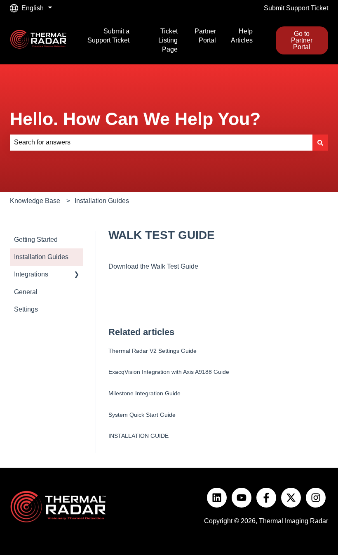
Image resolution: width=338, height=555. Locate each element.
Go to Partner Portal (301, 40)
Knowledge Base (35, 200)
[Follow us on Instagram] (316, 498)
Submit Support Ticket (296, 8)
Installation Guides (102, 200)
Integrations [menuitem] (31, 274)
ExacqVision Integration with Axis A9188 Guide (168, 371)
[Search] (320, 142)
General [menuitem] (26, 291)
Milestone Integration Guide (144, 393)
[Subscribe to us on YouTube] (241, 498)
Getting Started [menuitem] (36, 239)
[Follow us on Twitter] (291, 498)
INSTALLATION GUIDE (138, 435)
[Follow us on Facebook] (266, 498)
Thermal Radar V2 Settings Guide (152, 350)
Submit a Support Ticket (108, 36)
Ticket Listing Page (168, 40)
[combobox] (161, 142)
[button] (76, 275)
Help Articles (242, 36)
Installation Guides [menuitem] (41, 256)
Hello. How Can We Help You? (135, 119)
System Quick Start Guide (142, 414)
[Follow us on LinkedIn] (217, 498)
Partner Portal (205, 36)
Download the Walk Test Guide (153, 266)
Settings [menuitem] (26, 309)
